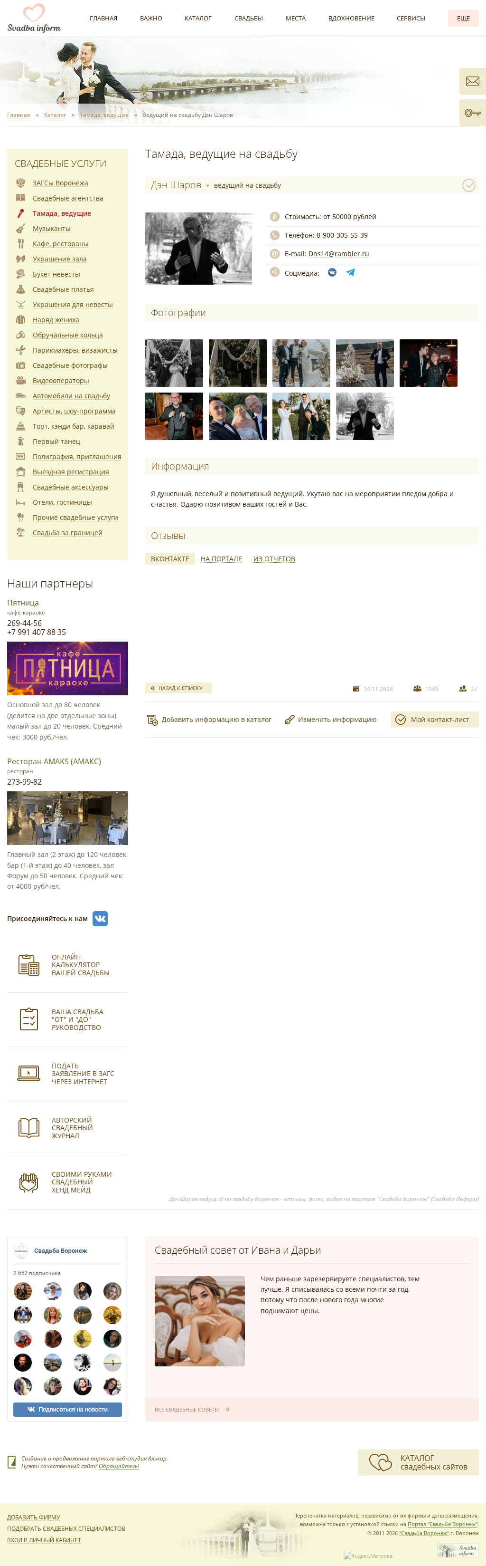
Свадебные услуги (60, 163)
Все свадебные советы (187, 1409)
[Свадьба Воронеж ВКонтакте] (100, 918)
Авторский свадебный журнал (72, 1128)
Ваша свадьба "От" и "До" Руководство (77, 1019)
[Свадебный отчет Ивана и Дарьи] (200, 1321)
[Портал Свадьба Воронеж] (34, 18)
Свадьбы (248, 18)
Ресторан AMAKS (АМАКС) (54, 761)
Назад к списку (181, 688)
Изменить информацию (337, 719)
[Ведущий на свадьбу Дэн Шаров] (174, 363)
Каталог (198, 18)
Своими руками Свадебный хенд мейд (82, 1182)
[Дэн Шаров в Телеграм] (350, 272)
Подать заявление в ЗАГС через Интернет (83, 1073)
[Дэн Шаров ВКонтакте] (332, 272)
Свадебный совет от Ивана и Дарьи (238, 1250)
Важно (151, 18)
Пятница (23, 602)
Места (296, 18)
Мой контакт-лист (440, 719)
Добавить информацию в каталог (216, 719)
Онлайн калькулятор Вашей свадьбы (81, 965)
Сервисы (411, 18)
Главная (103, 18)
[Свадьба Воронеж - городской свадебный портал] (458, 1555)
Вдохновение (351, 18)
